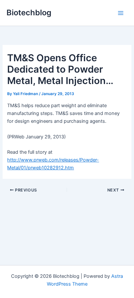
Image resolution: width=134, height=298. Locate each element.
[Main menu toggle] (120, 13)
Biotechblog (29, 12)
